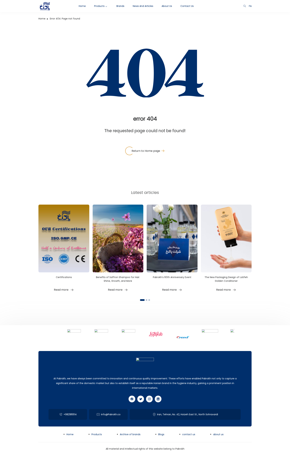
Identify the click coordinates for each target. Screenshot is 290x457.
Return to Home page (146, 151)
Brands (120, 6)
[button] (142, 300)
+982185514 (70, 414)
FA (250, 6)
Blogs (161, 434)
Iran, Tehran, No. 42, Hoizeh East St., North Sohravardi (187, 414)
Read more (61, 290)
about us (167, 6)
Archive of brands (130, 434)
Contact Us (187, 6)
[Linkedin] (158, 399)
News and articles (143, 6)
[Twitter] (140, 399)
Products (99, 6)
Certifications (64, 277)
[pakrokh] (45, 6)
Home (82, 6)
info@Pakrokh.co (110, 414)
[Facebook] (132, 399)
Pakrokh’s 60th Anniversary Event (172, 277)
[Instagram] (149, 399)
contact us (188, 434)
